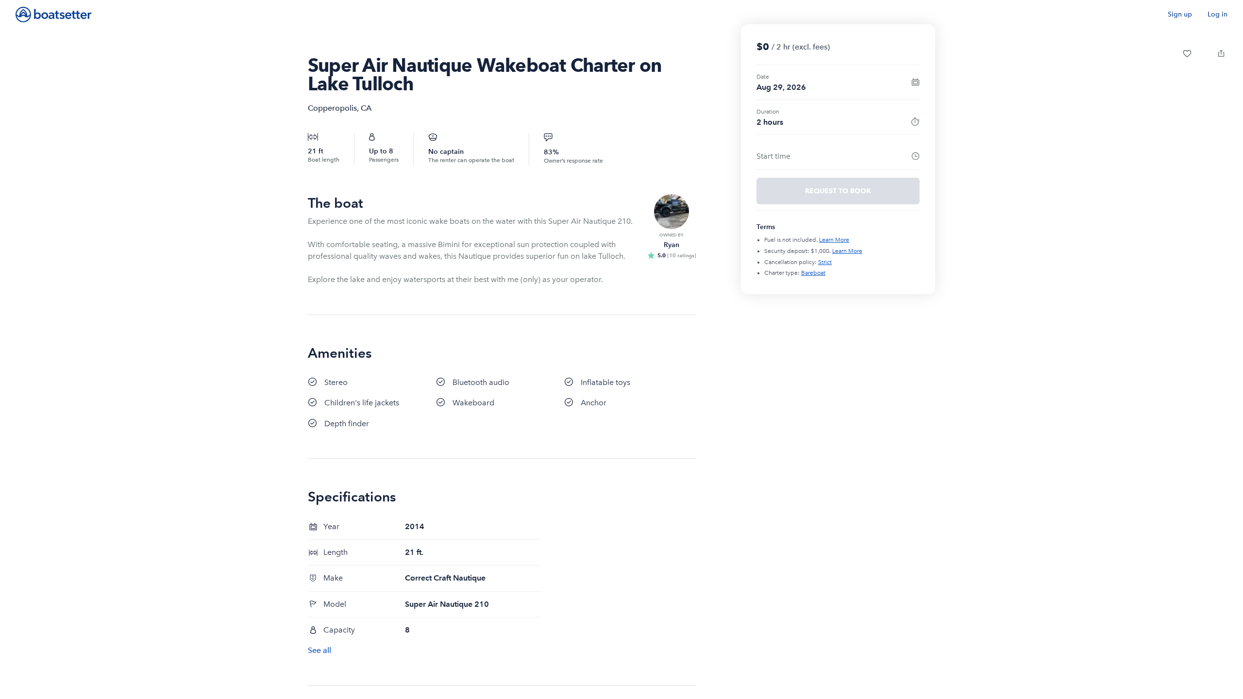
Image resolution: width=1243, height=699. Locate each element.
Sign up (1180, 14)
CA (366, 108)
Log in (1217, 14)
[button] (1187, 53)
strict (825, 262)
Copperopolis (332, 108)
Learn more (834, 239)
